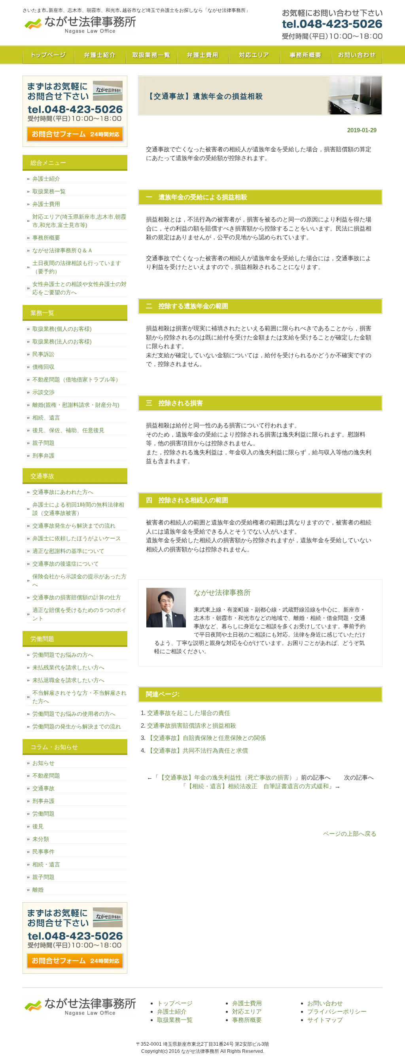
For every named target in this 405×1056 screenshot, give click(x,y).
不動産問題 (46, 775)
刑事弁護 (43, 455)
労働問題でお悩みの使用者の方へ (73, 714)
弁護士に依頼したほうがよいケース (76, 538)
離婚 (38, 889)
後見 (38, 826)
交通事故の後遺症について (65, 563)
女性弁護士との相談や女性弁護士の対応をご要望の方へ (79, 288)
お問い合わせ (356, 55)
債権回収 (43, 367)
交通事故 (43, 788)
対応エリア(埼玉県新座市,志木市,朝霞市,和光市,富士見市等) (79, 220)
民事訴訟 (43, 354)
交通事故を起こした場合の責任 (188, 712)
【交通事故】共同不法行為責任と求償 (197, 750)
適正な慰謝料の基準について (68, 551)
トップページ (48, 55)
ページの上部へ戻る (350, 833)
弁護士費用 (202, 55)
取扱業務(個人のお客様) (62, 329)
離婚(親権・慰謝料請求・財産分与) (75, 405)
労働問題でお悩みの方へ (62, 655)
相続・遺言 (46, 864)
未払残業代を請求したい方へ (68, 667)
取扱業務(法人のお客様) (62, 341)
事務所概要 (305, 55)
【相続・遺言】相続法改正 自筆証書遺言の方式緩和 (257, 786)
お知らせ (43, 763)
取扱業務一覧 (151, 55)
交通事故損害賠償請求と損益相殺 (191, 725)
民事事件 (43, 851)
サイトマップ (325, 1019)
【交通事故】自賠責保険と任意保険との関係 (206, 737)
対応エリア (254, 55)
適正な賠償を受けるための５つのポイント (79, 614)
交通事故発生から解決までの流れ (73, 525)
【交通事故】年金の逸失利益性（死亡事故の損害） (227, 777)
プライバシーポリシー (337, 1011)
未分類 (40, 839)
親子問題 (43, 443)
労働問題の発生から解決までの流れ (76, 726)
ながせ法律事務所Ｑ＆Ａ (62, 250)
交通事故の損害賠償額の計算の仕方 (76, 597)
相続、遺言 (46, 417)
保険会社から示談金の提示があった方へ (79, 580)
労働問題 (43, 813)
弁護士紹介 (99, 55)
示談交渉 (43, 392)
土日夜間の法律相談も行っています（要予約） (76, 267)
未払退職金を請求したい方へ (68, 680)
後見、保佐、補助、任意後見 (68, 430)
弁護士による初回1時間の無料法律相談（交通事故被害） (78, 508)
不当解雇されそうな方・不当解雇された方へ (79, 697)
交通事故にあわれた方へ (62, 492)
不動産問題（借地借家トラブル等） (76, 379)
